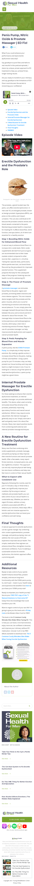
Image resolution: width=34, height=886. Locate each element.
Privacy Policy (17, 883)
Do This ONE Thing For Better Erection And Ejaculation (17, 785)
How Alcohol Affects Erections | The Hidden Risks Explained (17, 800)
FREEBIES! (11, 130)
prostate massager (10, 288)
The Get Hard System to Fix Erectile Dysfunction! (17, 770)
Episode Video (12, 110)
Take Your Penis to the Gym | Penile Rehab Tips (17, 755)
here (27, 586)
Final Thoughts (13, 128)
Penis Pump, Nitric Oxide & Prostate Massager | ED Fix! (15, 39)
